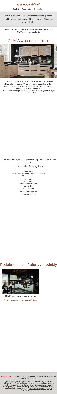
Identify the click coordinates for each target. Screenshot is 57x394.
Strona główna (20, 29)
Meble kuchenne (11, 300)
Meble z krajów (35, 19)
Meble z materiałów (19, 19)
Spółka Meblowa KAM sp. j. (39, 29)
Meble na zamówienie (28, 300)
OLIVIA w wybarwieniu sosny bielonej (20, 296)
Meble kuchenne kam (28, 184)
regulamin (25, 378)
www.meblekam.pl (28, 194)
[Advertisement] (28, 127)
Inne (34, 22)
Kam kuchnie (28, 186)
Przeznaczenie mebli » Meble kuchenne (28, 174)
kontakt (33, 378)
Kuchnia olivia (28, 188)
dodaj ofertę (6, 376)
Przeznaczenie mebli (36, 16)
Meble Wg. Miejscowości (14, 16)
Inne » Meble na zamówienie (28, 176)
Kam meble (28, 181)
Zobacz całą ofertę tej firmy (28, 166)
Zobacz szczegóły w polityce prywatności (37, 389)
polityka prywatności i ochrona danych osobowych (34, 376)
